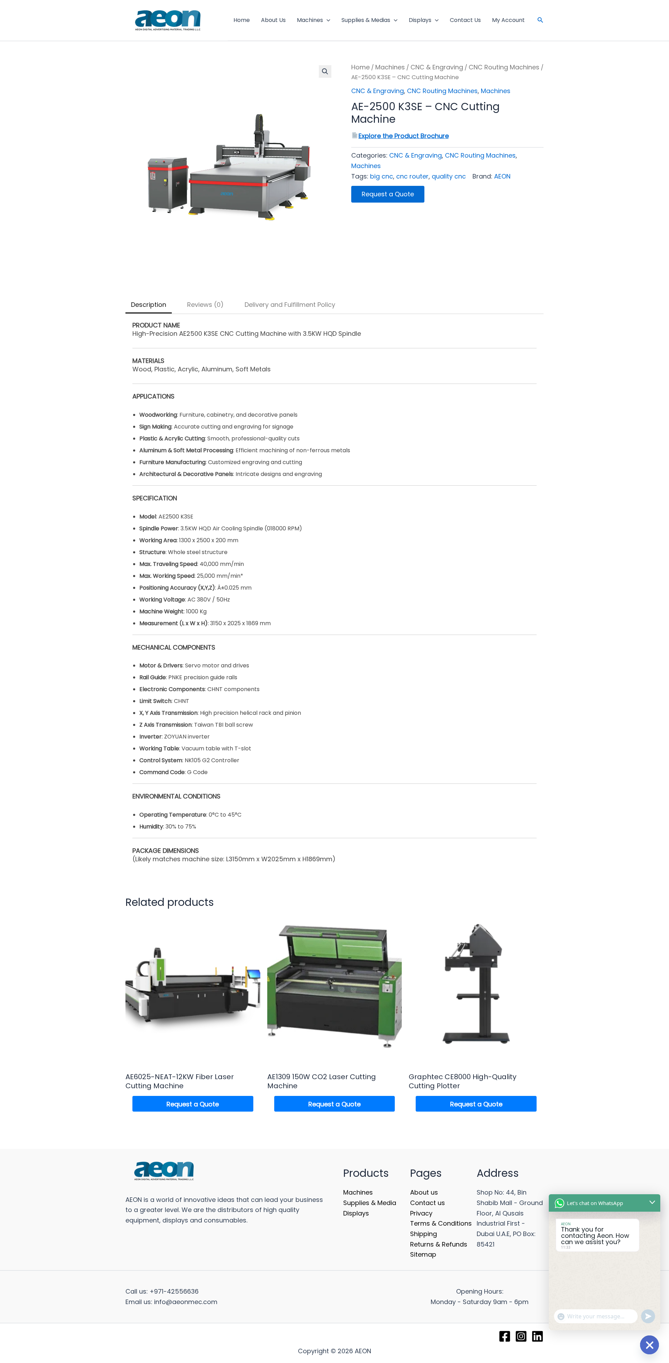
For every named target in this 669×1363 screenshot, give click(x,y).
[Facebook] (505, 1336)
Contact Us (465, 20)
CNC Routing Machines (504, 67)
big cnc (381, 176)
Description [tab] (148, 304)
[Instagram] (521, 1336)
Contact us (427, 1202)
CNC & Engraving (436, 67)
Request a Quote (388, 194)
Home (241, 20)
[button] (326, 20)
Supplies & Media (369, 1202)
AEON (502, 176)
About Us (273, 20)
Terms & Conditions (441, 1223)
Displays (420, 20)
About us (424, 1192)
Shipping (423, 1233)
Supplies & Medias (365, 20)
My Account (508, 20)
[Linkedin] (537, 1336)
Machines (310, 20)
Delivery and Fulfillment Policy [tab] (290, 304)
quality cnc (449, 176)
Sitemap (423, 1254)
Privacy (421, 1213)
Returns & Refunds (438, 1244)
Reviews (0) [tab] (205, 304)
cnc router (412, 176)
